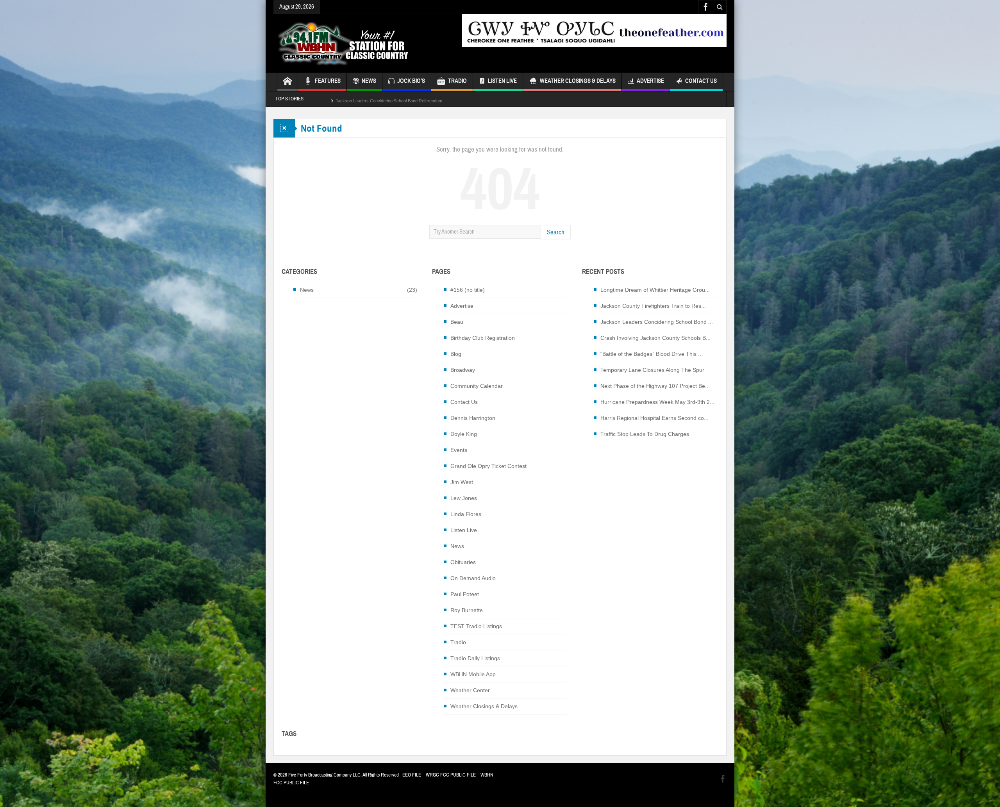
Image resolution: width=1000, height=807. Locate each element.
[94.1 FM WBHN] (362, 43)
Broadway (462, 370)
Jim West (461, 482)
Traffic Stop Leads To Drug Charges (644, 434)
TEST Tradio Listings (476, 626)
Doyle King (463, 434)
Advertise (650, 80)
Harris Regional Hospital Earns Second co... (654, 418)
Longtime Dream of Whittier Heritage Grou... (655, 290)
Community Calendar (476, 386)
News (307, 290)
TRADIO (457, 80)
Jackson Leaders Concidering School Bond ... (656, 322)
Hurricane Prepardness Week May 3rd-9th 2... (657, 402)
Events (458, 450)
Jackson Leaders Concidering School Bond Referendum (389, 98)
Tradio (458, 642)
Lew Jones (463, 498)
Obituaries (463, 562)
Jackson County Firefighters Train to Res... (653, 306)
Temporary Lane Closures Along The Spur (652, 370)
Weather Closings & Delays (578, 80)
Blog (455, 354)
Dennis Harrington (472, 418)
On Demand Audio (473, 578)
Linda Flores (465, 514)
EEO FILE (411, 775)
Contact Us (701, 80)
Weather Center (470, 690)
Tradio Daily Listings (475, 658)
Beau (456, 322)
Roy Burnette (466, 610)
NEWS (369, 80)
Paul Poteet (464, 594)
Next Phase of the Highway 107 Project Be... (655, 386)
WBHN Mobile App (473, 674)
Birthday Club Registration (482, 338)
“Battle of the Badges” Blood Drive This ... (651, 354)
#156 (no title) (467, 290)
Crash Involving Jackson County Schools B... (655, 338)
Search (555, 232)
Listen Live (502, 80)
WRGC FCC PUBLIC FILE (451, 775)
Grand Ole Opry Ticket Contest (488, 466)
